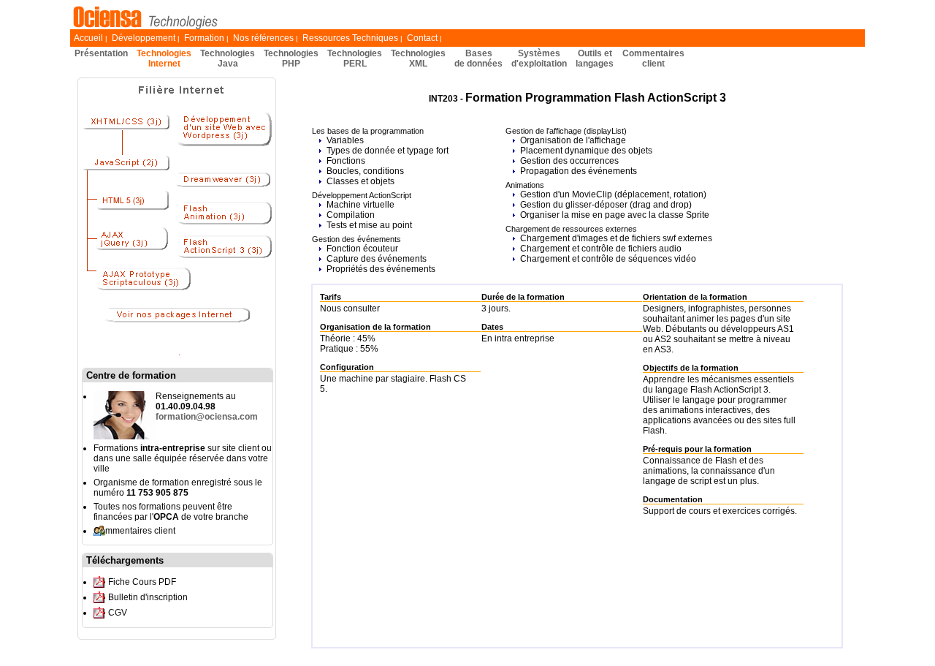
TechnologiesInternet (164, 58)
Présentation (101, 53)
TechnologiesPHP (291, 58)
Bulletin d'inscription (148, 597)
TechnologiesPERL (354, 58)
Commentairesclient (653, 58)
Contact (422, 38)
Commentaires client (134, 531)
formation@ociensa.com (207, 417)
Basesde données (478, 58)
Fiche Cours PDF (142, 582)
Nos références (263, 38)
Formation (204, 38)
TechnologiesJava (227, 58)
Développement (143, 38)
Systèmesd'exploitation (539, 58)
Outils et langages (595, 58)
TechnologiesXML (418, 58)
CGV (117, 613)
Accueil (88, 38)
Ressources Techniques (350, 38)
